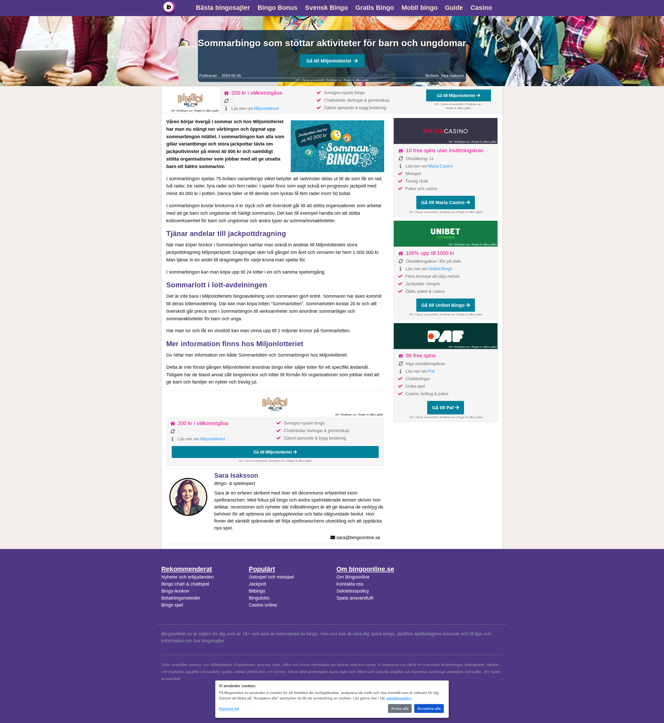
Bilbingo (257, 591)
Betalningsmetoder (180, 598)
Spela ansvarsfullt (354, 598)
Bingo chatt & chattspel (185, 584)
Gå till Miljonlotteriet (328, 61)
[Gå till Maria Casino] (445, 131)
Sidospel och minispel (271, 577)
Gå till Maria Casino (443, 202)
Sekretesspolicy (352, 591)
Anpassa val (229, 708)
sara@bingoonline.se (358, 537)
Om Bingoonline (353, 577)
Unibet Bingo (440, 269)
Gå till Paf (443, 407)
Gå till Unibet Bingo (443, 305)
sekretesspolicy (398, 698)
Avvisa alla (400, 708)
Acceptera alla (429, 708)
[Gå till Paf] (445, 336)
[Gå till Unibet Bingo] (445, 234)
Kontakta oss (349, 584)
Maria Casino (440, 166)
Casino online (263, 605)
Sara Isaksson (452, 75)
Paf (431, 371)
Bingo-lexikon (175, 591)
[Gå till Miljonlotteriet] (191, 100)
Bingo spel (172, 605)
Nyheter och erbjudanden (187, 577)
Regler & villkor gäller (356, 80)
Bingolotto (259, 598)
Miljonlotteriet (266, 108)
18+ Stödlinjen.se (181, 110)
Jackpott (257, 584)
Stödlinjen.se (334, 80)
